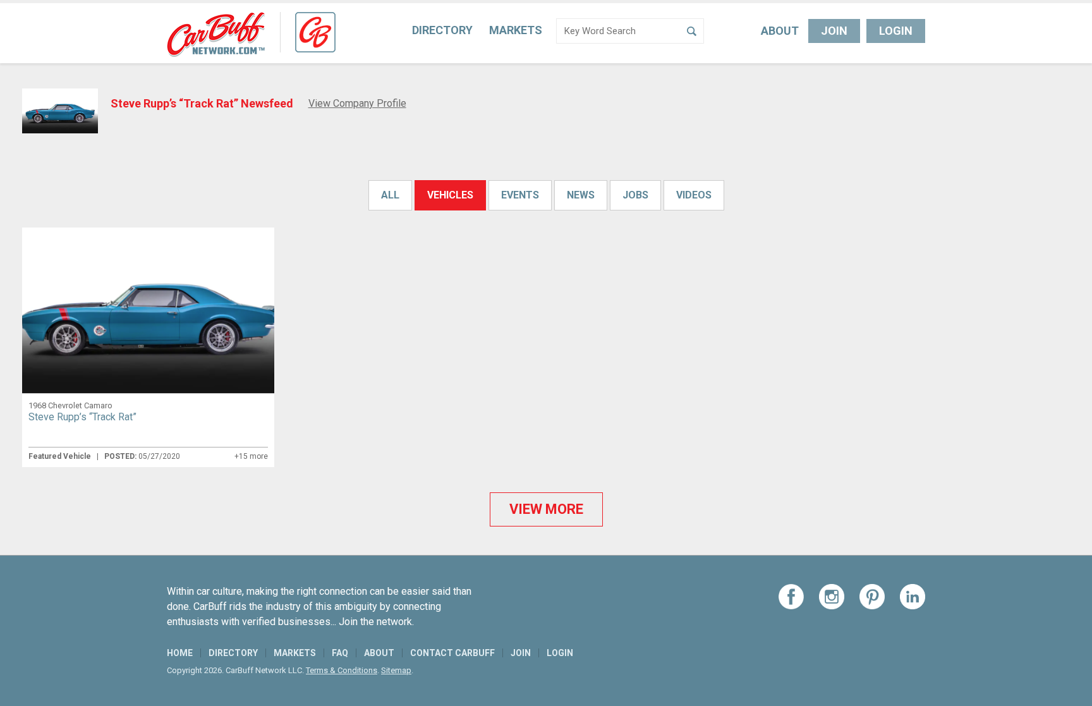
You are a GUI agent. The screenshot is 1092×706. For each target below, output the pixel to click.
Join (834, 30)
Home (180, 652)
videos (694, 195)
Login (896, 30)
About (780, 30)
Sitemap (396, 670)
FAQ (340, 652)
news (581, 195)
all (390, 195)
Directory (442, 30)
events (520, 195)
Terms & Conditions (341, 670)
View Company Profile (357, 103)
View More (546, 509)
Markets (515, 30)
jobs (635, 195)
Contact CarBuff (452, 652)
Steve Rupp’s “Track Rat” (82, 417)
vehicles (450, 195)
